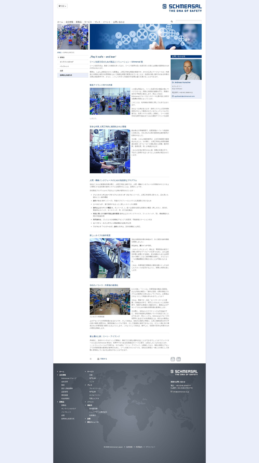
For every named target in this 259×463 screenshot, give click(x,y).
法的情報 (129, 447)
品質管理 (64, 392)
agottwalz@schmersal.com (184, 96)
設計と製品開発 (67, 388)
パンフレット (64, 66)
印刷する (103, 359)
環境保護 (64, 395)
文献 (91, 375)
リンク (91, 382)
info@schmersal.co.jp (181, 392)
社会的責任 (65, 398)
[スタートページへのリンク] (182, 8)
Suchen (172, 21)
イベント (106, 22)
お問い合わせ (119, 22)
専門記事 (92, 378)
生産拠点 (92, 415)
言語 (62, 6)
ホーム (60, 22)
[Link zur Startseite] (184, 372)
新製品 (79, 22)
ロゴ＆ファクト (95, 395)
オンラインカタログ (66, 62)
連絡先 (89, 405)
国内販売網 (93, 409)
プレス (97, 22)
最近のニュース (93, 422)
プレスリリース (95, 388)
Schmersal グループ (68, 378)
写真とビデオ (94, 398)
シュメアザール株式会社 (98, 412)
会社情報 (69, 22)
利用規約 (139, 447)
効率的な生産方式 (68, 52)
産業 (89, 419)
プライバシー (150, 447)
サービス (88, 22)
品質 (61, 71)
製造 (63, 385)
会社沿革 (64, 382)
